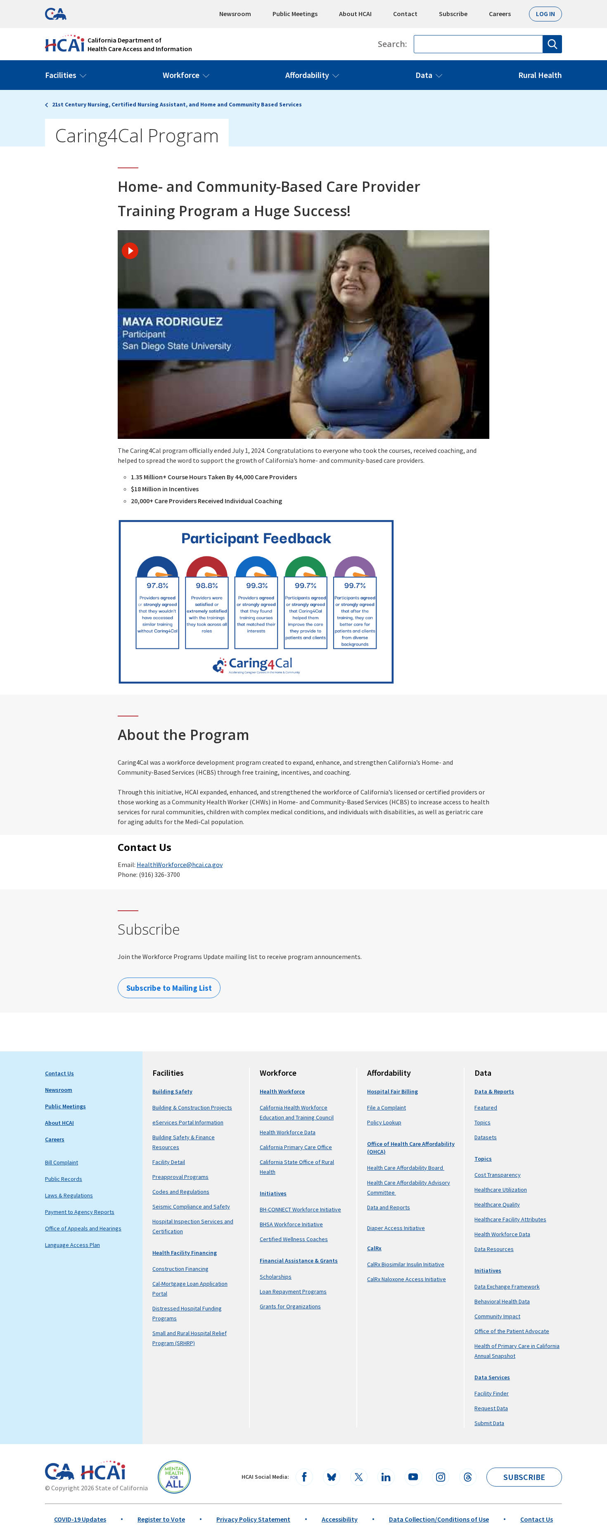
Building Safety (172, 1091)
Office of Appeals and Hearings (83, 1228)
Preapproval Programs (180, 1177)
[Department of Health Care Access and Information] (103, 1470)
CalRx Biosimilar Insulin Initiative (405, 1264)
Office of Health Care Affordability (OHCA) (411, 1147)
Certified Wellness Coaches (294, 1239)
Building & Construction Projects (192, 1107)
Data (423, 75)
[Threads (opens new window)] (468, 1477)
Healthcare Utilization (500, 1189)
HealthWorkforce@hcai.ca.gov (180, 864)
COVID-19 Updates (80, 1519)
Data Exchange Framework (507, 1286)
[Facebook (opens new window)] (304, 1477)
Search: (392, 44)
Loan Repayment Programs (293, 1291)
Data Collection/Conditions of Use (439, 1519)
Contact (405, 13)
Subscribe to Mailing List (169, 988)
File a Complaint (386, 1107)
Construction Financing (180, 1268)
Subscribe (453, 13)
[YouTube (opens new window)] (413, 1477)
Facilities (60, 75)
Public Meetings (295, 13)
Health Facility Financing (184, 1252)
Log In (545, 13)
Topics (482, 1122)
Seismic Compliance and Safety (191, 1206)
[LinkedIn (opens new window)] (386, 1477)
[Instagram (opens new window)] (440, 1477)
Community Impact (497, 1316)
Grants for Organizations (290, 1306)
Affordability (307, 75)
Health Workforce (282, 1091)
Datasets (485, 1137)
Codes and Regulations (180, 1191)
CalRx (374, 1248)
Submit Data (489, 1423)
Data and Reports (388, 1207)
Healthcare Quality (497, 1204)
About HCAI (355, 13)
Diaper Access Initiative (396, 1228)
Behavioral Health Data (502, 1301)
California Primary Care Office (296, 1147)
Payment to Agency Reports (79, 1212)
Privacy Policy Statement (253, 1519)
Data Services (492, 1377)
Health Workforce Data (287, 1132)
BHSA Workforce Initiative (291, 1224)
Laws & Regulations (69, 1195)
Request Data (491, 1408)
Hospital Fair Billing (392, 1091)
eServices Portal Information (187, 1122)
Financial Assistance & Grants (299, 1260)
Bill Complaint (61, 1162)
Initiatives (273, 1193)
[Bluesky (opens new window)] (331, 1477)
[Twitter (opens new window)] (359, 1477)
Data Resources (494, 1249)
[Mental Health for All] (174, 1477)
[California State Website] (59, 1471)
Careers (500, 13)
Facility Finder (491, 1393)
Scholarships (276, 1276)
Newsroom (235, 13)
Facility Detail (168, 1162)
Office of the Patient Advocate (511, 1331)
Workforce (181, 75)
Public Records (63, 1179)
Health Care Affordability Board (405, 1167)
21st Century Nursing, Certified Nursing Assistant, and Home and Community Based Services (177, 104)
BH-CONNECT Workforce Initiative (300, 1209)
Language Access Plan (72, 1245)
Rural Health (540, 75)
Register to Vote (161, 1519)
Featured (485, 1107)
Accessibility (340, 1519)
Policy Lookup (384, 1122)
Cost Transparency (497, 1174)
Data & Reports (494, 1091)
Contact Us (59, 1073)
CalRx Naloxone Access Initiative (406, 1279)
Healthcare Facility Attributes (510, 1219)
